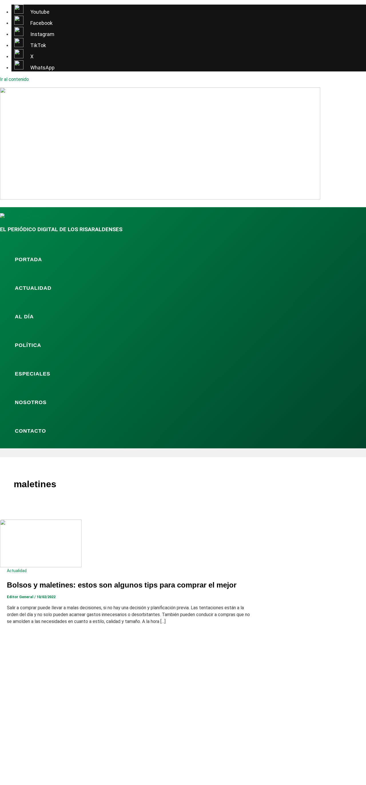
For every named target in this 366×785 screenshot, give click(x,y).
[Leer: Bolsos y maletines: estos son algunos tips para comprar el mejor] (40, 565)
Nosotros (31, 402)
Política (28, 345)
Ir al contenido (14, 79)
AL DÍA (24, 316)
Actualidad (33, 288)
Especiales (32, 374)
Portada (28, 259)
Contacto (30, 431)
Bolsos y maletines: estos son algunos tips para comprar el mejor (121, 585)
